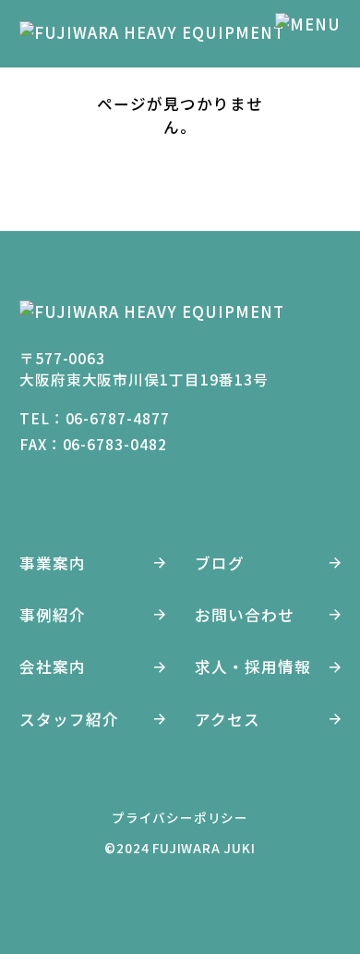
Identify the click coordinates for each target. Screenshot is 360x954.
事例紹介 (52, 615)
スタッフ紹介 (69, 719)
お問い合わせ (244, 615)
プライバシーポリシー (180, 817)
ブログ (220, 563)
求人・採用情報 (253, 666)
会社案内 (52, 666)
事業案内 (52, 563)
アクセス (227, 719)
